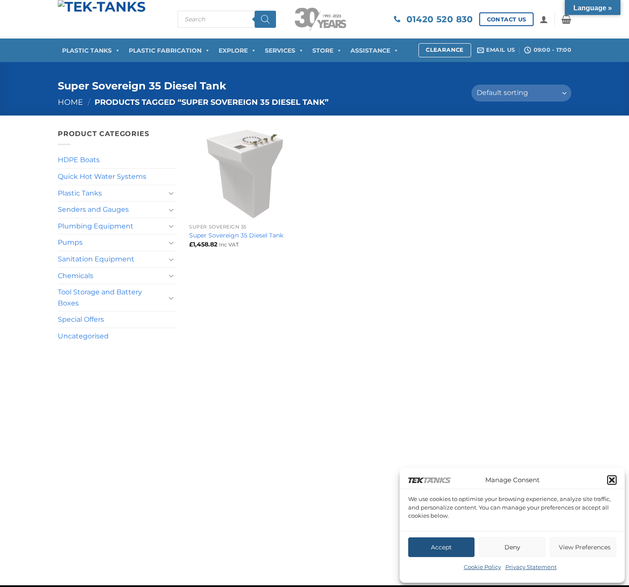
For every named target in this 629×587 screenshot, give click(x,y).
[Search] (265, 19)
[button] (612, 480)
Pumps (70, 242)
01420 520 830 (437, 19)
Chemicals (75, 276)
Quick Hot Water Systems (102, 176)
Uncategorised (83, 336)
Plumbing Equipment (96, 226)
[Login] (544, 19)
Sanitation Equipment (96, 259)
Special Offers (81, 319)
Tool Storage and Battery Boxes (100, 297)
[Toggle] (171, 193)
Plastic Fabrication (165, 50)
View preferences (585, 547)
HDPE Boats (79, 160)
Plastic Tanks (87, 50)
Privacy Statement (531, 566)
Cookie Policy (482, 566)
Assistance (370, 50)
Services (280, 50)
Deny (512, 547)
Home (70, 102)
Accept (441, 547)
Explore (233, 50)
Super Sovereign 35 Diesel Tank (236, 235)
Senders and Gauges (93, 209)
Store (322, 50)
